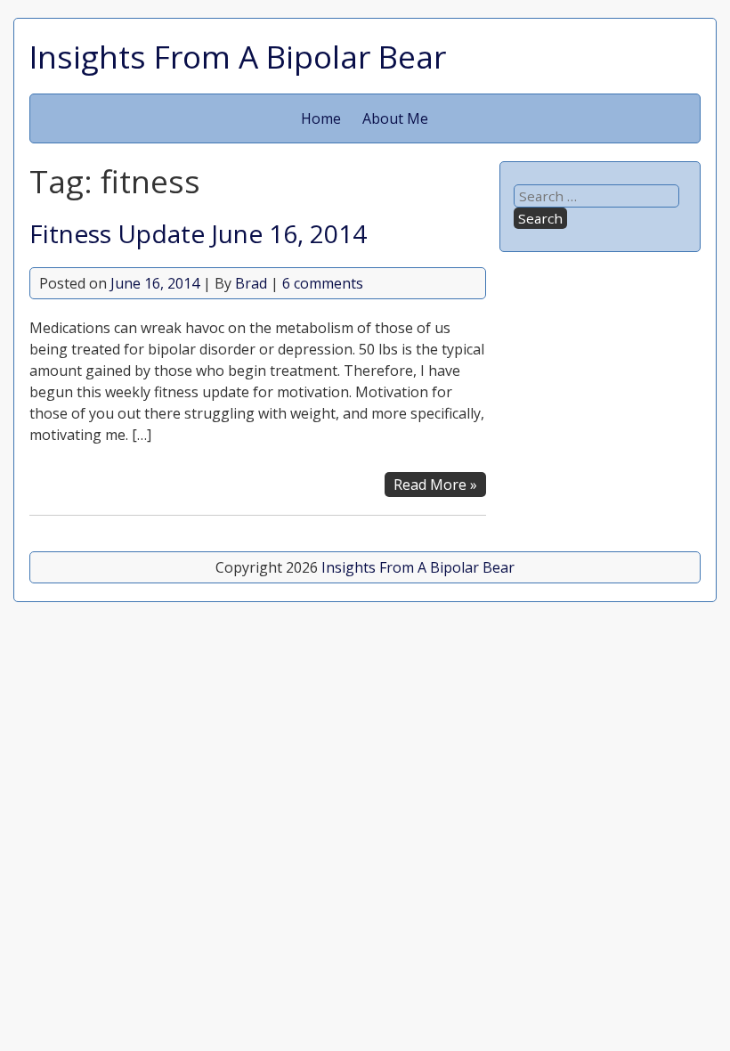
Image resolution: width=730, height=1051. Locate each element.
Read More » (435, 484)
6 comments (322, 283)
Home (321, 118)
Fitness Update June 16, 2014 (198, 233)
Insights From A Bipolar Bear (237, 56)
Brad (251, 283)
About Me (395, 118)
